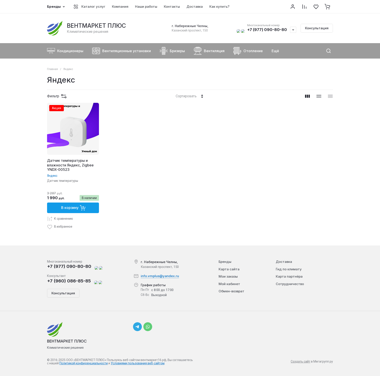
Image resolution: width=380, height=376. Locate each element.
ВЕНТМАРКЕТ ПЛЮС (96, 25)
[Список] (319, 96)
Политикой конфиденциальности (83, 363)
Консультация (317, 28)
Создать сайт (300, 361)
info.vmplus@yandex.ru (160, 276)
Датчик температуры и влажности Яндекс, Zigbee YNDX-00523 (70, 165)
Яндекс (52, 175)
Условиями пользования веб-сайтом (137, 363)
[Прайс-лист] (330, 96)
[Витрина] (307, 96)
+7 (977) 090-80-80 (267, 29)
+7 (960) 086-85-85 (69, 281)
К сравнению (63, 218)
